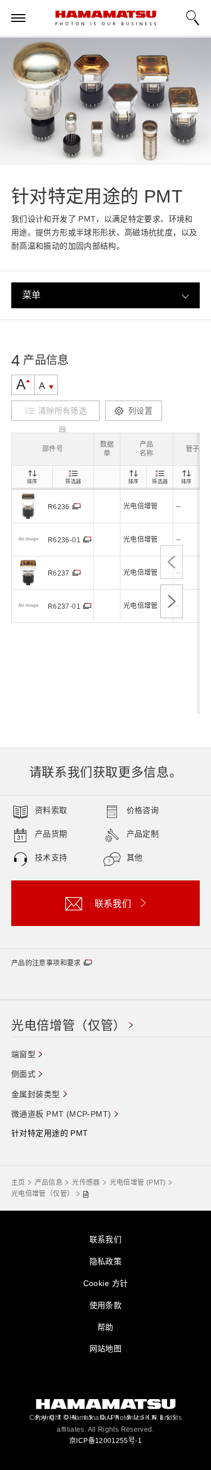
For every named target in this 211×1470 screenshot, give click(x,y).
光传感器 (86, 1182)
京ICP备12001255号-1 (105, 1441)
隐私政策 (105, 1261)
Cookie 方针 (105, 1283)
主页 (18, 1182)
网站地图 (105, 1348)
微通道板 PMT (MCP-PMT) (61, 1113)
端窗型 (23, 1054)
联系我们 (105, 1239)
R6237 (59, 573)
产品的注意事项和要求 (46, 963)
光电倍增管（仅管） (68, 1025)
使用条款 (105, 1305)
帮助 (105, 1327)
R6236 (59, 507)
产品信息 (48, 1182)
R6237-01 (64, 606)
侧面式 (23, 1073)
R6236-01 (64, 540)
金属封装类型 (35, 1094)
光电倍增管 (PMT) (138, 1182)
